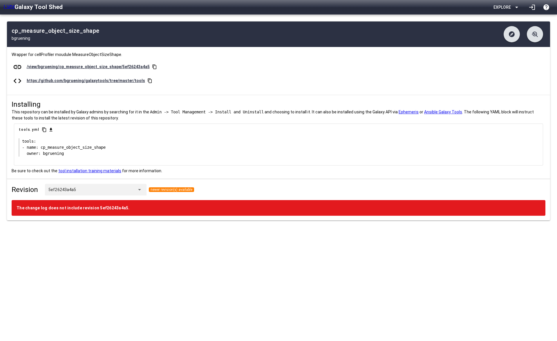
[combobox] (105, 189)
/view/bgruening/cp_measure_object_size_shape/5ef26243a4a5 (88, 66)
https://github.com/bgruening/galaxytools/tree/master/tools (86, 80)
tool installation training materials (89, 170)
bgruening (21, 38)
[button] (512, 34)
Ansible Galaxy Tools (443, 112)
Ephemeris (409, 112)
